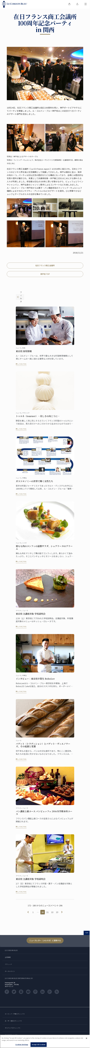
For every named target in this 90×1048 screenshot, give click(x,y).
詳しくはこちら (21, 364)
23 (57, 912)
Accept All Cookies (38, 1045)
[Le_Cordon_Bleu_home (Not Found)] (14, 4)
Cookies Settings (21, 1045)
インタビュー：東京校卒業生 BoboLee (35, 678)
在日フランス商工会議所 (45, 265)
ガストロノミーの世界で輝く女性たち (34, 481)
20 (42, 912)
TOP (86, 933)
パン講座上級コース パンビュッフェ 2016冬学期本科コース (44, 812)
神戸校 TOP (45, 274)
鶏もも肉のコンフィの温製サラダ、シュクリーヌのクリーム (44, 547)
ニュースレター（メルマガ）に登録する (45, 940)
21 (47, 912)
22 (52, 912)
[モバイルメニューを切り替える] (85, 4)
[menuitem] (69, 4)
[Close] (86, 1038)
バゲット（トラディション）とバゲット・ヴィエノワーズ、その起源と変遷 (43, 745)
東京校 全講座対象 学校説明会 (30, 613)
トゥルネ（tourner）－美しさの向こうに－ (38, 416)
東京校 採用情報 (24, 351)
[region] (45, 1041)
